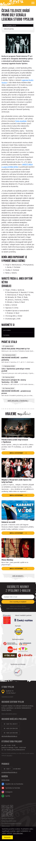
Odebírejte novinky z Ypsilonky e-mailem (18, 589)
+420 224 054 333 (12, 728)
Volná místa (5, 780)
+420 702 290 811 (12, 724)
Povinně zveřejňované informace (11, 823)
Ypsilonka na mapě (7, 697)
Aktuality (9, 755)
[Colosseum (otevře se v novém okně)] (25, 644)
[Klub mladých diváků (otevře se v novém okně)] (23, 649)
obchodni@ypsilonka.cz (9, 736)
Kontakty (6, 335)
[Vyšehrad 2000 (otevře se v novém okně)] (10, 655)
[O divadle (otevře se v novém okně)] (25, 655)
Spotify (7, 796)
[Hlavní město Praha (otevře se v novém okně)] (7, 620)
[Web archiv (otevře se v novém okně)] (18, 672)
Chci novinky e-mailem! (18, 602)
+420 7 (8, 769)
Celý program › (18, 576)
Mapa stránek (6, 826)
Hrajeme (10, 414)
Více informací (18, 833)
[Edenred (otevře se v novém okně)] (12, 649)
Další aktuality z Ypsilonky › (18, 400)
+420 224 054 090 (12, 733)
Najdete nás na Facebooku (14, 784)
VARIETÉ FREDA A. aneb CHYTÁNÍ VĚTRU (17, 280)
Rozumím (7, 837)
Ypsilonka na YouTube (12, 788)
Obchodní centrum (9, 701)
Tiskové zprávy (9, 29)
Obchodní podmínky (8, 818)
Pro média (7, 330)
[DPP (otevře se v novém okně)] (10, 643)
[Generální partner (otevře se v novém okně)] (23, 620)
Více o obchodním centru (9, 714)
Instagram (8, 792)
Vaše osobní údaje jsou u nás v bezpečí (18, 608)
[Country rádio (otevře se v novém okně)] (18, 631)
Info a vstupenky (16, 453)
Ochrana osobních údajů (9, 821)
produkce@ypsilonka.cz (9, 772)
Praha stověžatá (20, 121)
